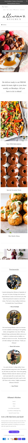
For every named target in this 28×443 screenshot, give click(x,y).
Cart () (16, 9)
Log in (11, 9)
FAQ (14, 406)
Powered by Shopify (20, 435)
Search (14, 401)
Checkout (22, 9)
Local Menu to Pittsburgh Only (14, 410)
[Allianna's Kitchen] (14, 17)
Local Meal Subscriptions (13, 408)
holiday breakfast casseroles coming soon (14, 51)
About (14, 403)
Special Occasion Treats (14, 413)
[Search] (3, 6)
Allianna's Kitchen (11, 435)
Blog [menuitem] (4, 9)
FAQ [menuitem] (7, 9)
